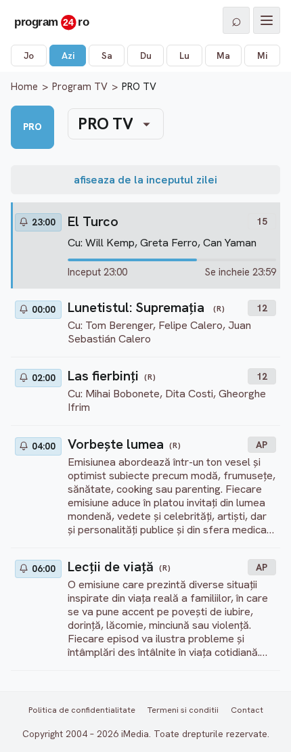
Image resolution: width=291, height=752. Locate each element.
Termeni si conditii (183, 709)
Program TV (80, 86)
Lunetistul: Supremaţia (138, 307)
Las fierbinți (103, 375)
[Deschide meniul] (266, 20)
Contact (247, 709)
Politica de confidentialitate (81, 709)
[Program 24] (51, 20)
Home (24, 86)
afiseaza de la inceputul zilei (145, 180)
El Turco (93, 221)
